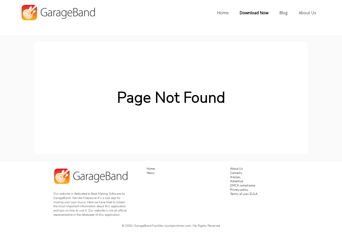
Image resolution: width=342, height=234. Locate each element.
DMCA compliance (242, 185)
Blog (283, 13)
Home (223, 13)
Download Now (254, 13)
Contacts (236, 173)
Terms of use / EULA (244, 194)
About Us (307, 13)
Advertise (236, 181)
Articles (235, 177)
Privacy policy (239, 190)
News (151, 173)
